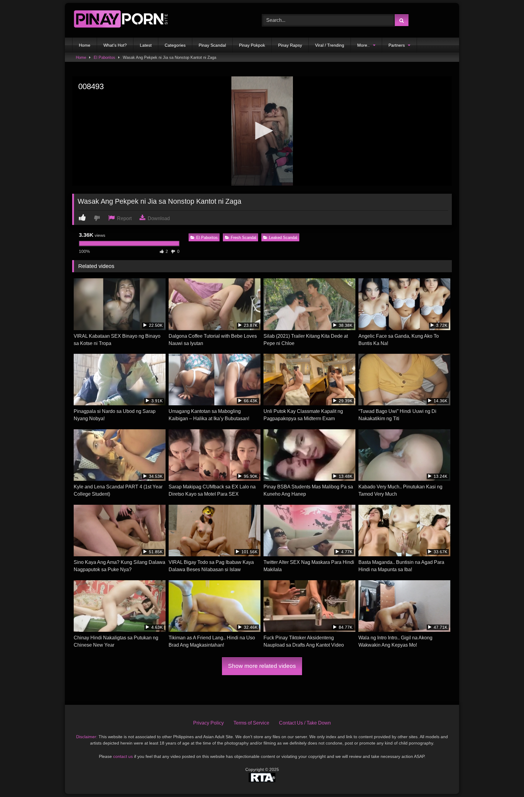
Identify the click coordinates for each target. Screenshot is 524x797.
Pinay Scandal (212, 45)
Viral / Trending (329, 45)
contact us (123, 756)
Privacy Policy (208, 722)
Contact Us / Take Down (305, 722)
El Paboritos (104, 57)
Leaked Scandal (283, 237)
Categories (175, 45)
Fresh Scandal (243, 237)
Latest (146, 45)
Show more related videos (262, 666)
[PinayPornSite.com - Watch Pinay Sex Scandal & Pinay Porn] (120, 20)
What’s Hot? (115, 45)
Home (84, 45)
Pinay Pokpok (252, 45)
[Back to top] (505, 779)
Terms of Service (251, 722)
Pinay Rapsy (290, 45)
